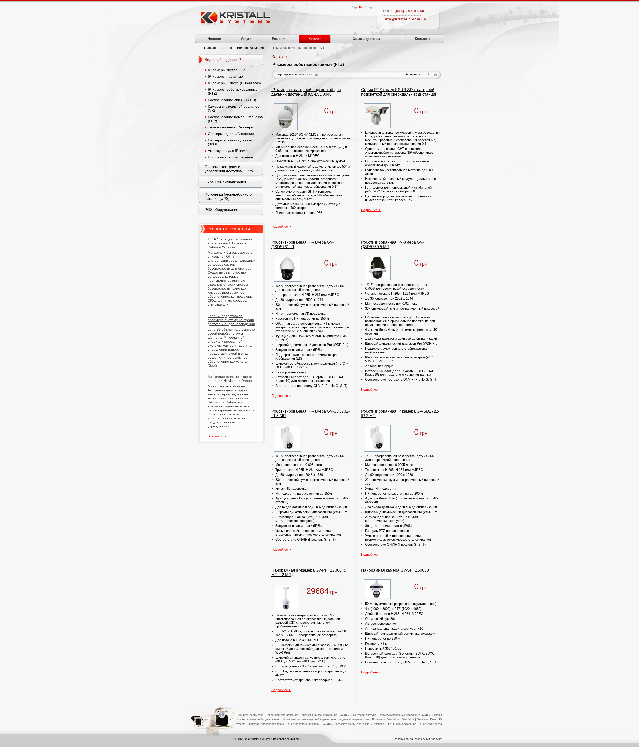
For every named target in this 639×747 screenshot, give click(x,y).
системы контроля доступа (358, 714)
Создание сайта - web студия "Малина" (417, 738)
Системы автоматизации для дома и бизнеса (353, 723)
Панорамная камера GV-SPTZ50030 (395, 570)
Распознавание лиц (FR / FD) (232, 100)
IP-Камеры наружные (225, 76)
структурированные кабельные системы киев (410, 714)
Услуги (246, 39)
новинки (305, 74)
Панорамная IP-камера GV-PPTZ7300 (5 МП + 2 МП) (308, 572)
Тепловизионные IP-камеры (231, 127)
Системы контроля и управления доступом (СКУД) (230, 169)
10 (430, 74)
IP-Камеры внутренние (226, 70)
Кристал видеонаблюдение (266, 723)
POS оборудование (221, 209)
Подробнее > (281, 226)
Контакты (422, 39)
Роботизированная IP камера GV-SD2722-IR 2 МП (400, 413)
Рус (361, 7)
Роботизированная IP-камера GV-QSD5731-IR (302, 244)
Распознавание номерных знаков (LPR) (235, 119)
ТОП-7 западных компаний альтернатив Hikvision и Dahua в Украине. (230, 243)
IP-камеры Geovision (385, 719)
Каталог (315, 39)
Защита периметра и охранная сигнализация (268, 714)
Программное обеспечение (230, 157)
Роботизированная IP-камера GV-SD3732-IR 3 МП (310, 413)
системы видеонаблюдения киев (258, 719)
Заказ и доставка (366, 39)
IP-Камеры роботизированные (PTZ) (233, 91)
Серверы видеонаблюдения (231, 134)
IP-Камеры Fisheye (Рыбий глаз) (234, 83)
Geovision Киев (426, 719)
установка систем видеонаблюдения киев (310, 719)
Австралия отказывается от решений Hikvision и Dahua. (230, 379)
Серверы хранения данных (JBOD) (230, 142)
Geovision (407, 719)
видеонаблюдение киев (354, 719)
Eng (369, 7)
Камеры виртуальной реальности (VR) (235, 108)
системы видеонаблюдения (319, 714)
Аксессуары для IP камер (228, 151)
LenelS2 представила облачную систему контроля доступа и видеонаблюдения (231, 320)
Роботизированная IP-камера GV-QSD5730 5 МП (392, 244)
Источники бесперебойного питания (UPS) (228, 196)
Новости (214, 39)
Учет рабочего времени (303, 723)
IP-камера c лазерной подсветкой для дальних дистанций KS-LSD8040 (306, 92)
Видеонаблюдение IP (223, 59)
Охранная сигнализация (225, 182)
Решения (279, 39)
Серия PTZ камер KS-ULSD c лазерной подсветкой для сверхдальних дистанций (399, 92)
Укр (354, 7)
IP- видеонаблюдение (402, 723)
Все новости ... (219, 436)
